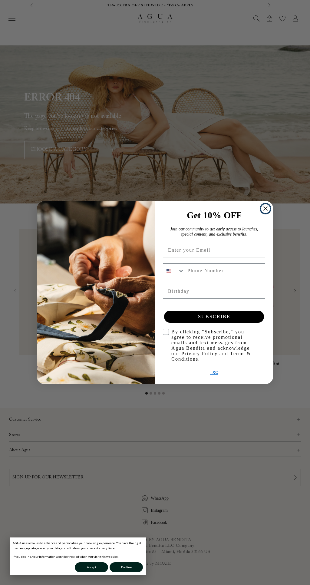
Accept (91, 567)
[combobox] (173, 271)
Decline (126, 567)
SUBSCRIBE (214, 316)
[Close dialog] (265, 208)
